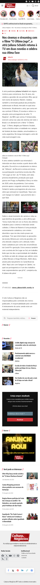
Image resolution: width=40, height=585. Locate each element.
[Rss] (2, 559)
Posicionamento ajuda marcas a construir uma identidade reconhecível (25, 355)
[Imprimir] (31, 570)
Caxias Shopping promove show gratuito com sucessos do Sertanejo (12, 487)
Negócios (17, 383)
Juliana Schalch (22, 91)
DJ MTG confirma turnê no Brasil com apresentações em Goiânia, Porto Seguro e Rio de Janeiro (18, 24)
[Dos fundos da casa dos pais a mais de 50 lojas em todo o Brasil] (7, 381)
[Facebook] (26, 1)
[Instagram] (14, 555)
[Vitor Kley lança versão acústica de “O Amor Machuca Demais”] (32, 475)
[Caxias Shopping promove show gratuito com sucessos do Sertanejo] (32, 487)
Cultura (22, 30)
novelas (29, 288)
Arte (6, 30)
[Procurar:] (17, 318)
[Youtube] (32, 1)
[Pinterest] (38, 1)
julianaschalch (21, 288)
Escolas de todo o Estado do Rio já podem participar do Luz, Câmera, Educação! (26, 368)
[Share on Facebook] (8, 570)
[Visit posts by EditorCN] (4, 58)
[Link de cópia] (27, 570)
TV (5, 33)
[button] (36, 24)
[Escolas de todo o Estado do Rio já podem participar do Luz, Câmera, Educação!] (7, 368)
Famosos (31, 30)
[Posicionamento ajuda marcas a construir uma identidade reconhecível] (7, 356)
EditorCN (10, 57)
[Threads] (6, 559)
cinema (14, 288)
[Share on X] (13, 570)
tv (33, 288)
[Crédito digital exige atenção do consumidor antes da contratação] (7, 346)
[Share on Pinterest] (17, 570)
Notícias (17, 361)
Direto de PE (18, 348)
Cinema (13, 30)
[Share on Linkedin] (22, 570)
